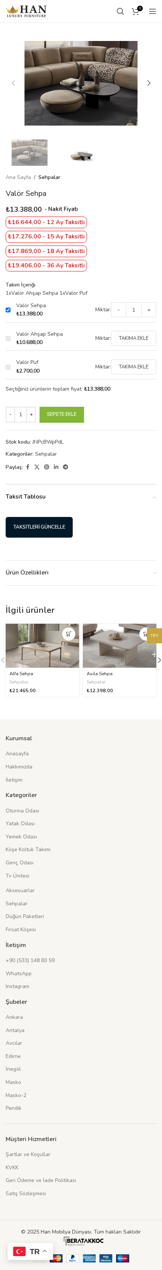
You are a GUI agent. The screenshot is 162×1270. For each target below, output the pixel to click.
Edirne (13, 1056)
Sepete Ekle (61, 414)
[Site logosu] (26, 10)
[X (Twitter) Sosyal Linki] (37, 467)
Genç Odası (20, 862)
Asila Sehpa (100, 673)
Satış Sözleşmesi (26, 1193)
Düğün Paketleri (25, 916)
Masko (13, 1082)
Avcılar (14, 1043)
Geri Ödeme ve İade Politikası (41, 1180)
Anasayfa (17, 753)
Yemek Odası (21, 836)
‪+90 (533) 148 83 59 (30, 960)
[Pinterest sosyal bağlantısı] (47, 467)
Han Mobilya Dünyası (66, 1231)
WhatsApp (19, 973)
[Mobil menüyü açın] (152, 11)
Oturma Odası (22, 810)
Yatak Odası (20, 823)
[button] (13, 83)
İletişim (14, 780)
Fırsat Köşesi (21, 929)
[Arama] (120, 11)
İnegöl (13, 1069)
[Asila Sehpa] (119, 646)
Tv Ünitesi (17, 875)
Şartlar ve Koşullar (28, 1154)
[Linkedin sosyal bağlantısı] (56, 467)
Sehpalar (49, 177)
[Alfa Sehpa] (42, 646)
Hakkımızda (19, 766)
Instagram (17, 986)
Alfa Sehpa (21, 673)
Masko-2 (16, 1095)
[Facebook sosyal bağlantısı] (27, 467)
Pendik (13, 1108)
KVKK (12, 1167)
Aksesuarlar (20, 890)
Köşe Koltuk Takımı (28, 849)
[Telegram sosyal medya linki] (65, 467)
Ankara (14, 1017)
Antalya (15, 1030)
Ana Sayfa (18, 177)
